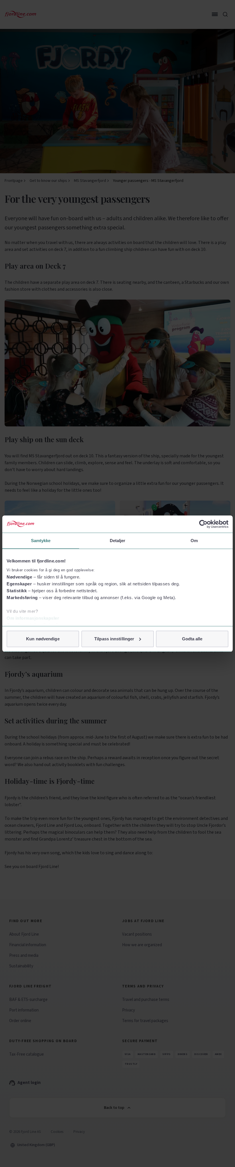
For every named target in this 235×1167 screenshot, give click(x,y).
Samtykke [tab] (41, 540)
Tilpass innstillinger (114, 638)
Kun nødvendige (42, 638)
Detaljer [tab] (118, 540)
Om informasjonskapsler (33, 618)
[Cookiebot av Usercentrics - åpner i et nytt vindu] (203, 524)
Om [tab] (194, 540)
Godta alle (192, 638)
